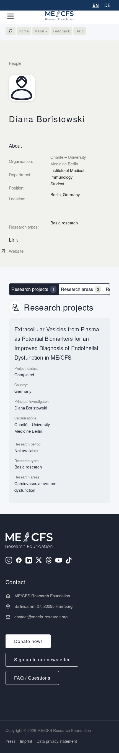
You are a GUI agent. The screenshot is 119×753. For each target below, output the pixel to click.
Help (80, 31)
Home (24, 31)
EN (95, 5)
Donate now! (28, 641)
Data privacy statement (57, 741)
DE (107, 5)
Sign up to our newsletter (42, 659)
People (15, 63)
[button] (13, 16)
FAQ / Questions (32, 678)
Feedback (61, 31)
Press (10, 741)
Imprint (26, 741)
